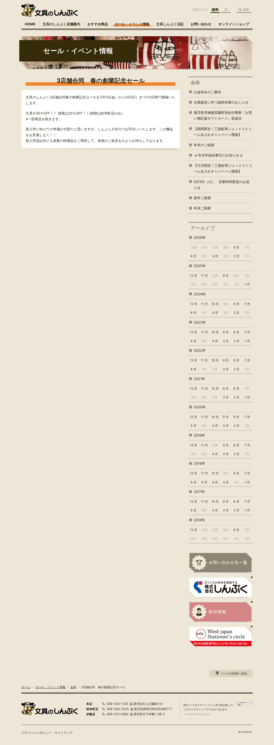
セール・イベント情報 (132, 24)
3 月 (226, 341)
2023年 (200, 322)
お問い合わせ (201, 24)
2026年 (200, 237)
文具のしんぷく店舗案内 (61, 24)
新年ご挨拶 (202, 198)
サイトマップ (64, 732)
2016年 (199, 520)
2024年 (200, 294)
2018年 (199, 463)
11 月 (204, 275)
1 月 (247, 284)
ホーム (25, 687)
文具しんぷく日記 (170, 24)
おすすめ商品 (97, 24)
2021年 (199, 379)
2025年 (200, 266)
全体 (195, 82)
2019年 (199, 435)
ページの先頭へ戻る (233, 673)
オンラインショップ (233, 24)
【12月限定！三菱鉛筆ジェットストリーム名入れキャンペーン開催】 (223, 168)
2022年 (200, 350)
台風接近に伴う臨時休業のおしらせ (221, 102)
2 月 (236, 256)
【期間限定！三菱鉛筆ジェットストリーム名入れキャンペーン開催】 (223, 132)
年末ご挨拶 (202, 208)
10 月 (215, 304)
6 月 (194, 256)
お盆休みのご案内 (207, 92)
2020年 (200, 407)
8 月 (236, 247)
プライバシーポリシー (36, 732)
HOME (30, 24)
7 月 (247, 304)
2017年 (199, 492)
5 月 (204, 482)
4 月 (215, 256)
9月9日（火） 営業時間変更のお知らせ (221, 185)
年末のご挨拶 (204, 145)
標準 (215, 10)
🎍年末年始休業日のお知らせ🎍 (218, 155)
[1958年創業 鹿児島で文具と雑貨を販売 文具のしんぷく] (49, 10)
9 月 (226, 275)
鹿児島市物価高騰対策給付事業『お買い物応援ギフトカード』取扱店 (223, 115)
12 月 (193, 275)
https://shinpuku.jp (199, 714)
